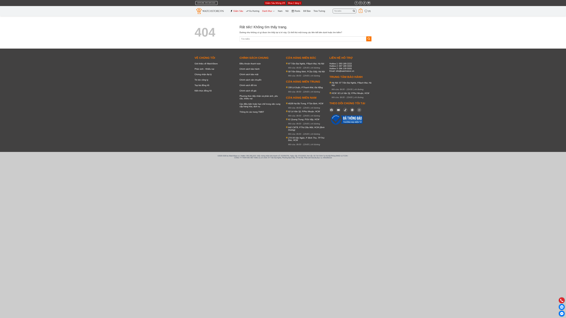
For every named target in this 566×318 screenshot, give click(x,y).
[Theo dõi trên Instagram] (360, 3)
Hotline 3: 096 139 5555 (340, 68)
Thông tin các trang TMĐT (252, 112)
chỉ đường (315, 68)
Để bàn (307, 11)
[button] (360, 11)
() (369, 11)
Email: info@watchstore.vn (341, 71)
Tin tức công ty (201, 80)
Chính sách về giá (248, 91)
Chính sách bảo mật (249, 74)
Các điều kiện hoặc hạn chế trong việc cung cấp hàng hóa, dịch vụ (260, 105)
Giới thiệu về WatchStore (206, 63)
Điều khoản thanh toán (250, 63)
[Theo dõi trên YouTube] (368, 3)
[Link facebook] (331, 110)
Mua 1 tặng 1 (294, 3)
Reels (297, 11)
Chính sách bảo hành (250, 69)
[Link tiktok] (345, 110)
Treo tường (319, 11)
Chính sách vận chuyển (250, 80)
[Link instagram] (359, 110)
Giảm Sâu (238, 11)
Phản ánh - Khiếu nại (204, 69)
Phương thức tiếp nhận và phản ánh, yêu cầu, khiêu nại (259, 97)
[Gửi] (354, 11)
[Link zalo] (352, 110)
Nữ (287, 11)
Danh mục (267, 11)
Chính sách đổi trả (248, 85)
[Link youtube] (338, 110)
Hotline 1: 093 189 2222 (340, 63)
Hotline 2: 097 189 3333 (340, 66)
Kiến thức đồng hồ (203, 91)
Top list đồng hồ (202, 85)
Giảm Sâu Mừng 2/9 (275, 3)
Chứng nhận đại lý (203, 74)
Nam (280, 11)
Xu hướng (254, 11)
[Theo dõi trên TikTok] (364, 3)
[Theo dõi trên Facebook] (356, 3)
